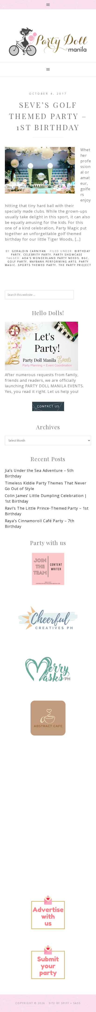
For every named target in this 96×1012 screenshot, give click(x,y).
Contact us (48, 406)
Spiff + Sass (71, 1003)
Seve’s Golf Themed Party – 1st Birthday (48, 116)
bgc (85, 258)
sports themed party (37, 265)
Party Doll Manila (48, 41)
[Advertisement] (48, 798)
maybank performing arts (53, 261)
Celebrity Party (37, 254)
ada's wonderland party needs (50, 258)
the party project (75, 265)
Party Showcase (68, 254)
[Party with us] (48, 569)
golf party (17, 261)
